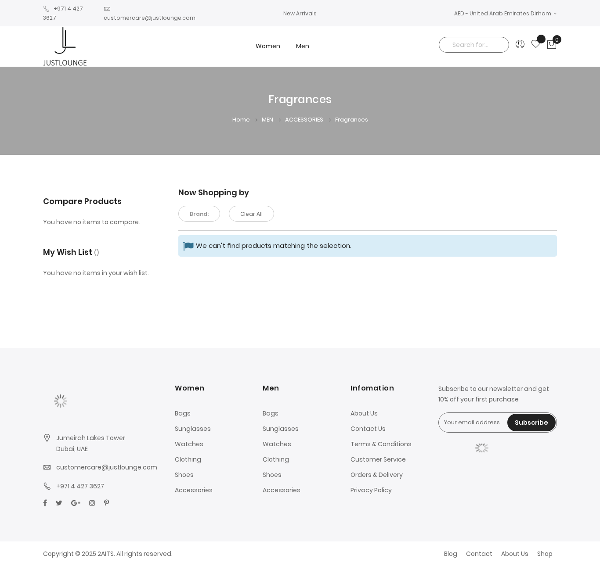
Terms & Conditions (381, 444)
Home (241, 119)
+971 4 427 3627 (80, 486)
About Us (364, 413)
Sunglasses (193, 428)
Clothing (188, 459)
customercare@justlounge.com (106, 467)
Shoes (184, 474)
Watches (189, 444)
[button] (505, 13)
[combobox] (474, 45)
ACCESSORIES (305, 119)
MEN (268, 119)
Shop (545, 553)
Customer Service (378, 459)
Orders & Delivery (377, 474)
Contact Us (368, 428)
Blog (450, 553)
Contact (479, 553)
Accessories (194, 490)
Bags (183, 413)
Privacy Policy (371, 490)
